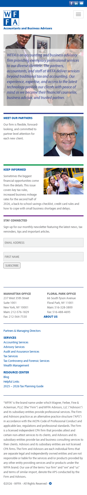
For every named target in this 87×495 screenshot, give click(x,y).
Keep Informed (14, 169)
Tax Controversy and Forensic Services (26, 361)
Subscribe (12, 265)
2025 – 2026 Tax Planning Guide (23, 386)
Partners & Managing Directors (22, 331)
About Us (51, 316)
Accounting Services (15, 342)
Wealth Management (16, 365)
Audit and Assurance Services (21, 351)
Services (9, 337)
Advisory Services (14, 347)
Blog (6, 377)
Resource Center (16, 372)
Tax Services (10, 356)
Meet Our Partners (17, 118)
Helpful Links (11, 381)
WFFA (35, 18)
